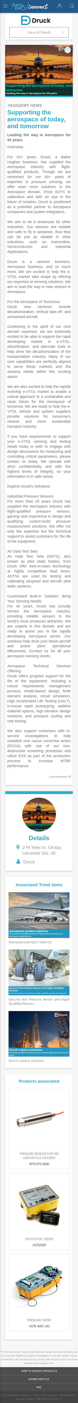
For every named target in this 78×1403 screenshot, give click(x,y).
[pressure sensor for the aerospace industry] (39, 1118)
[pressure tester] (39, 1285)
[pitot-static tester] (39, 1203)
